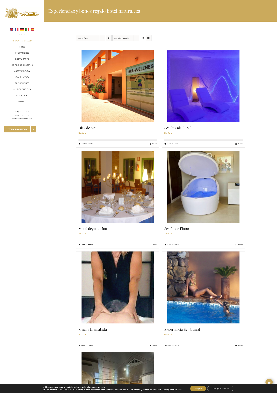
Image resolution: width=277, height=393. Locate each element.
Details (154, 144)
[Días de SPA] (117, 86)
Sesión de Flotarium (179, 228)
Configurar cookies (220, 388)
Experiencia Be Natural (182, 329)
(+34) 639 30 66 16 (22, 115)
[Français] (17, 29)
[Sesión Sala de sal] (203, 86)
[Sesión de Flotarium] (203, 187)
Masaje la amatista (92, 329)
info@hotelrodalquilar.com (22, 119)
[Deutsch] (22, 29)
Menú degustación (92, 228)
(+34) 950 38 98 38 (22, 112)
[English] (12, 29)
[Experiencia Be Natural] (203, 287)
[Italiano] (27, 29)
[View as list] (148, 38)
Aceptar (198, 388)
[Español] (32, 29)
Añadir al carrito (87, 144)
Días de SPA (87, 127)
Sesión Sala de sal (177, 127)
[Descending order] (109, 38)
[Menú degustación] (117, 187)
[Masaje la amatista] (117, 287)
